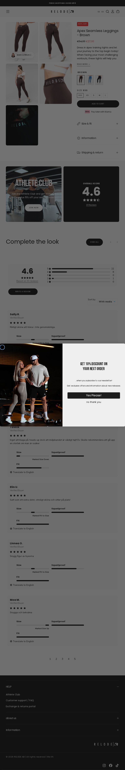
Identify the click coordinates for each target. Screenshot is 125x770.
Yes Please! (93, 395)
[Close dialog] (2, 347)
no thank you (93, 402)
